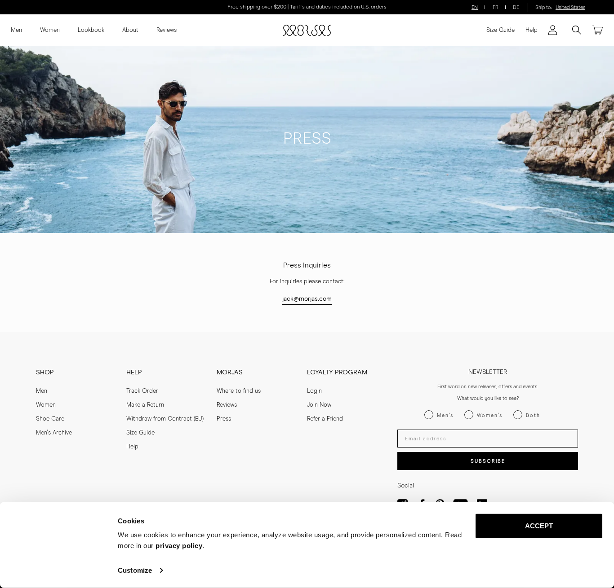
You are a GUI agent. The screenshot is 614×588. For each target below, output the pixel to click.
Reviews (166, 30)
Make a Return (145, 405)
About (130, 30)
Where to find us (239, 391)
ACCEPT (539, 526)
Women (50, 30)
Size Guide (500, 30)
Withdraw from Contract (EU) (165, 419)
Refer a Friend (325, 419)
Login (314, 391)
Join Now (319, 405)
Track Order (142, 391)
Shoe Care (50, 419)
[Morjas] (307, 30)
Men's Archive (54, 433)
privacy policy (179, 545)
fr (495, 7)
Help (531, 30)
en (475, 7)
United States (570, 7)
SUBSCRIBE (488, 461)
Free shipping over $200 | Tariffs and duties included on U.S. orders (307, 7)
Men (16, 30)
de (516, 7)
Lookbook (91, 30)
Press (224, 419)
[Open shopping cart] (597, 30)
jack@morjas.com (307, 299)
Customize (135, 570)
